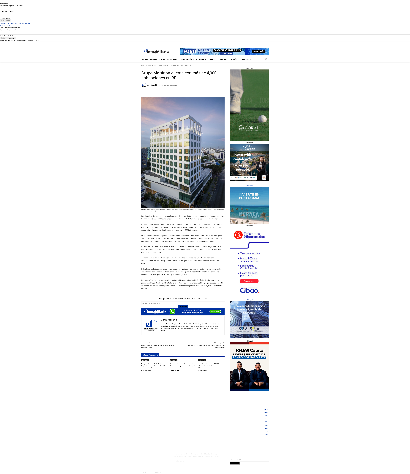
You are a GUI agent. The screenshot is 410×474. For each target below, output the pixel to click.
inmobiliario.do (150, 472)
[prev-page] (142, 372)
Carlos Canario (174, 370)
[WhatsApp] (170, 91)
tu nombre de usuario (7, 11)
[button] (266, 59)
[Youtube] (267, 43)
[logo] (155, 51)
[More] (175, 91)
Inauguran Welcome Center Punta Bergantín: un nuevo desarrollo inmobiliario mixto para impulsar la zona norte (154, 366)
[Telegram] (160, 91)
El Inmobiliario (155, 85)
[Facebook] (255, 43)
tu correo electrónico (7, 36)
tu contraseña (5, 18)
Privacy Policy (5, 25)
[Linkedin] (261, 43)
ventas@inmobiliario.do (192, 461)
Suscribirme (183, 306)
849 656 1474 (207, 461)
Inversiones (149, 65)
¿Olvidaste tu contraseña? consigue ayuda (15, 23)
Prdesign (164, 472)
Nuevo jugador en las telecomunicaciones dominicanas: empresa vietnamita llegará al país (183, 366)
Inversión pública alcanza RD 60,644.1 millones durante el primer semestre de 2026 (210, 366)
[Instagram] (258, 43)
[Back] (0, 1)
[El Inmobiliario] (144, 85)
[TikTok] (157, 455)
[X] (264, 43)
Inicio (143, 65)
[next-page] (143, 372)
